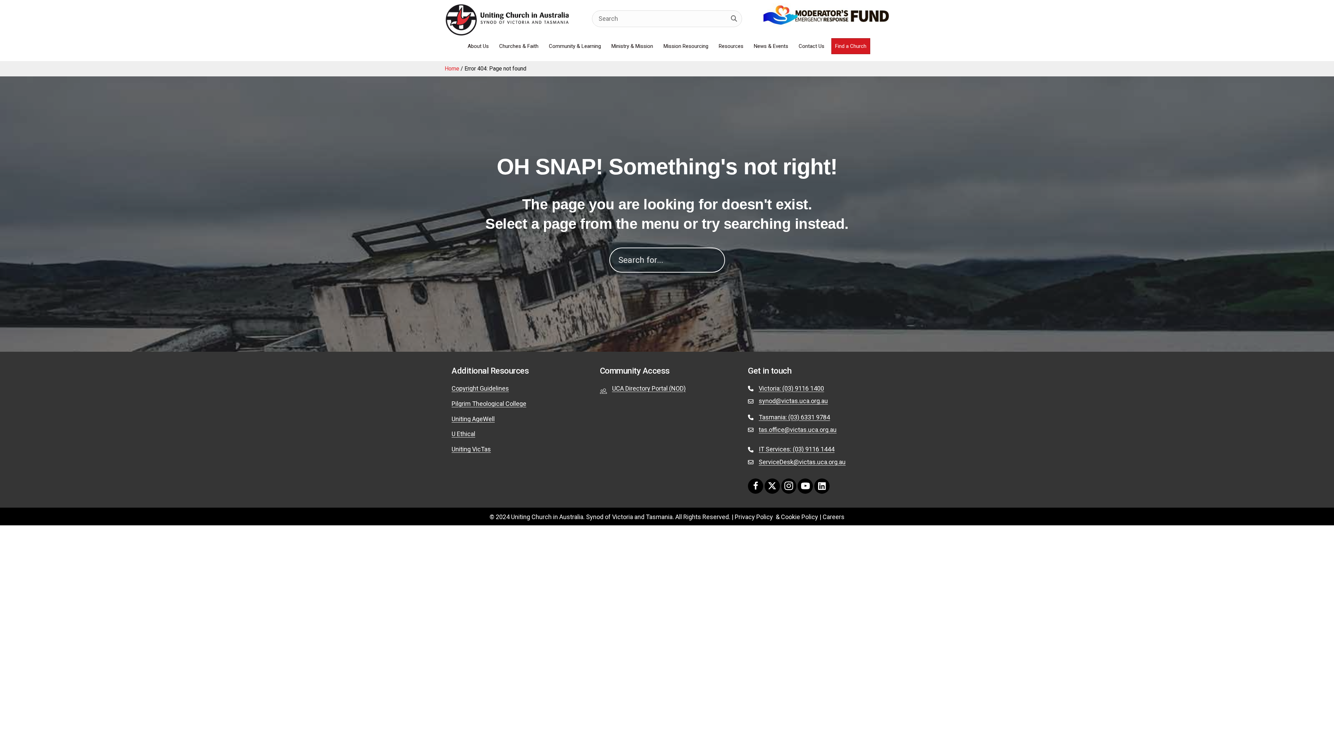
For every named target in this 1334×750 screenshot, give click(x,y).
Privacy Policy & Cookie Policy (776, 516)
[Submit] (734, 18)
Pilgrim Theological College (489, 403)
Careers (834, 516)
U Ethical (463, 434)
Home (452, 68)
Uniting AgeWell (473, 419)
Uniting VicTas (471, 449)
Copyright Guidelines (480, 388)
